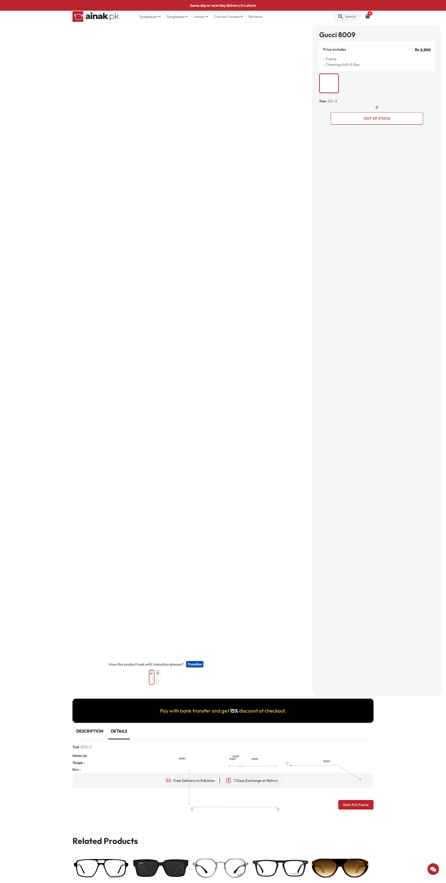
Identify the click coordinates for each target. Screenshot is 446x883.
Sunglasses (176, 16)
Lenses (199, 16)
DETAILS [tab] (119, 731)
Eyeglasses (149, 16)
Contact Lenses (227, 16)
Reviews (255, 16)
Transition (194, 664)
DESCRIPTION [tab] (89, 731)
